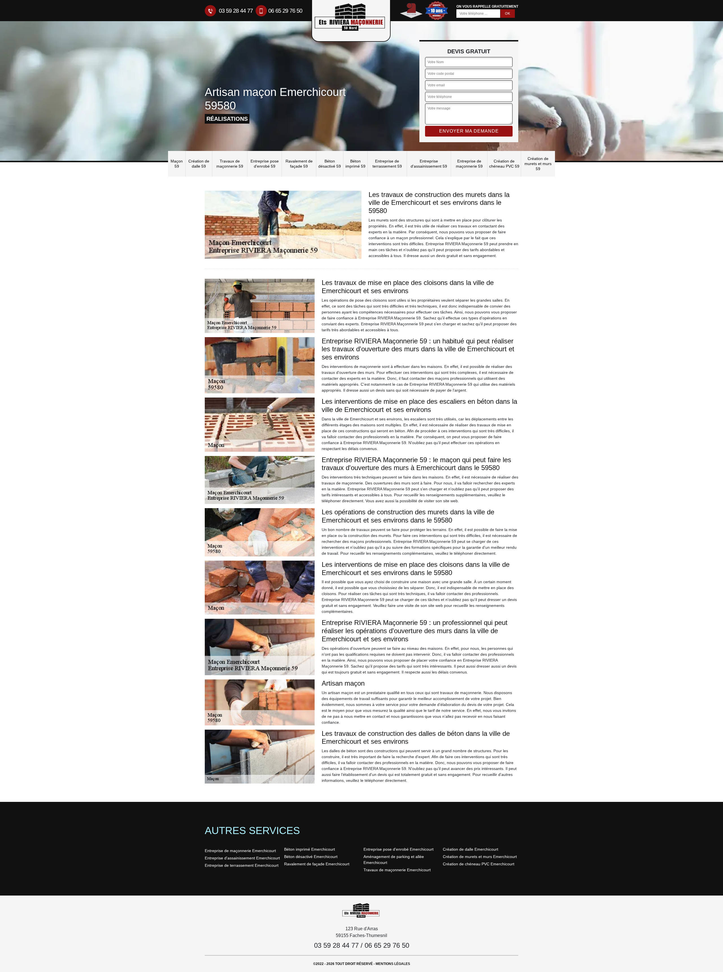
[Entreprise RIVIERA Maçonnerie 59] (361, 910)
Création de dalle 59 (198, 163)
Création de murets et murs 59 (538, 163)
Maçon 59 (177, 163)
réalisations (227, 119)
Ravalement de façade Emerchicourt (316, 864)
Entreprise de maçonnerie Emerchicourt (240, 850)
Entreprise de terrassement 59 (387, 163)
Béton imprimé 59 (355, 163)
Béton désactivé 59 (329, 163)
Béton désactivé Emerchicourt (310, 856)
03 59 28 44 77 (235, 11)
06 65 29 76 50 (285, 11)
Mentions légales (393, 964)
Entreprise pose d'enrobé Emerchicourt (398, 849)
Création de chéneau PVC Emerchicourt (478, 864)
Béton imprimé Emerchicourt (309, 849)
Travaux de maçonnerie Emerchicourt (397, 870)
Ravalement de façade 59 (299, 163)
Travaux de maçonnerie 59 (229, 163)
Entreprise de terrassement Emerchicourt (241, 865)
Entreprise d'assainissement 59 (429, 163)
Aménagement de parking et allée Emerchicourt (393, 859)
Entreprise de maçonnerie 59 (469, 163)
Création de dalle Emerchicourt (470, 849)
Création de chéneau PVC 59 (504, 163)
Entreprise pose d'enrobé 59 (265, 163)
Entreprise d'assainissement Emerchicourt (242, 858)
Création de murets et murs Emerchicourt (480, 856)
